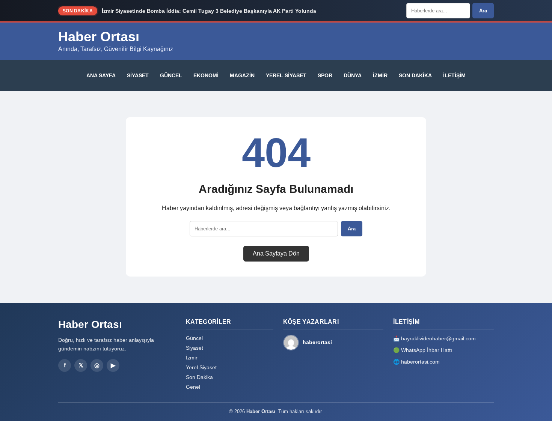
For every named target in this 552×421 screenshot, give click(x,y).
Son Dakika (415, 75)
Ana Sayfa (101, 75)
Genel (193, 387)
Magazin (242, 75)
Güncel (171, 75)
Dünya (353, 75)
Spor (325, 75)
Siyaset (138, 75)
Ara (483, 11)
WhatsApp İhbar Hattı (426, 350)
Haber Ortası (98, 36)
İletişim (454, 75)
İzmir (380, 75)
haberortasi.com (420, 362)
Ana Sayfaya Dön (276, 253)
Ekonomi (206, 75)
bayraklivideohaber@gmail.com (438, 338)
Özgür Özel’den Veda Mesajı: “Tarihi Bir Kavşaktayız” (169, 12)
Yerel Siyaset (286, 75)
